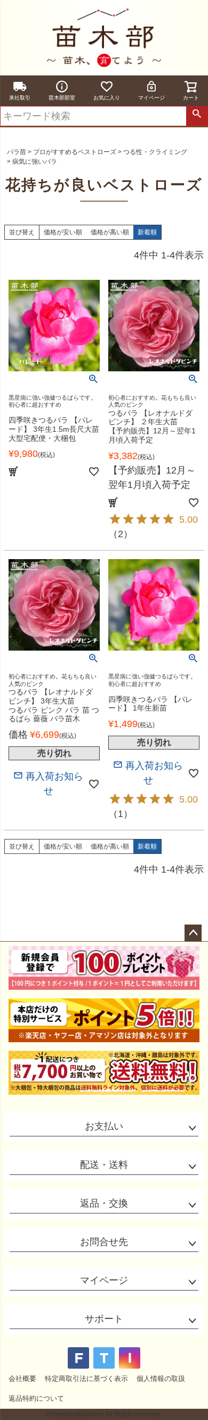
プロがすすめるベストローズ (74, 152)
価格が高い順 (110, 232)
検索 (196, 116)
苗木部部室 (62, 98)
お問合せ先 (104, 1241)
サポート (104, 1319)
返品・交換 (104, 1203)
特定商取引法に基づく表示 (86, 1379)
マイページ (151, 98)
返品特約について (36, 1398)
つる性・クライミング (155, 152)
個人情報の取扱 (161, 1379)
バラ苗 (16, 152)
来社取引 (19, 98)
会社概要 (22, 1379)
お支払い (104, 1126)
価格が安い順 (63, 232)
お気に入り (106, 98)
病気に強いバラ (34, 161)
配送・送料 (104, 1164)
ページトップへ (193, 933)
